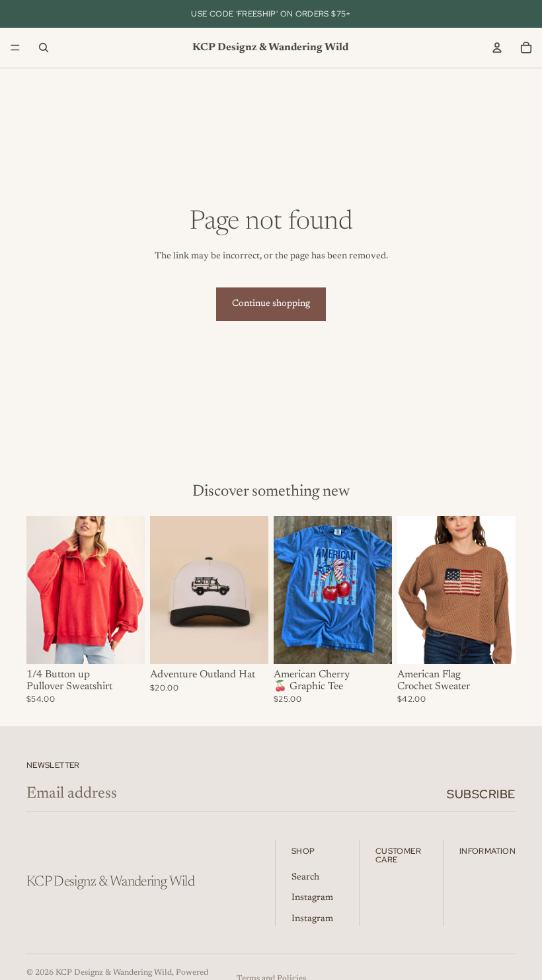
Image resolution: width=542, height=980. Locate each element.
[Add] (248, 644)
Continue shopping (271, 304)
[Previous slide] (41, 590)
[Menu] (15, 47)
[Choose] (124, 644)
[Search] (43, 47)
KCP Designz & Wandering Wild (114, 973)
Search (305, 877)
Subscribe (481, 794)
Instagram (312, 898)
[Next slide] (130, 590)
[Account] (497, 47)
